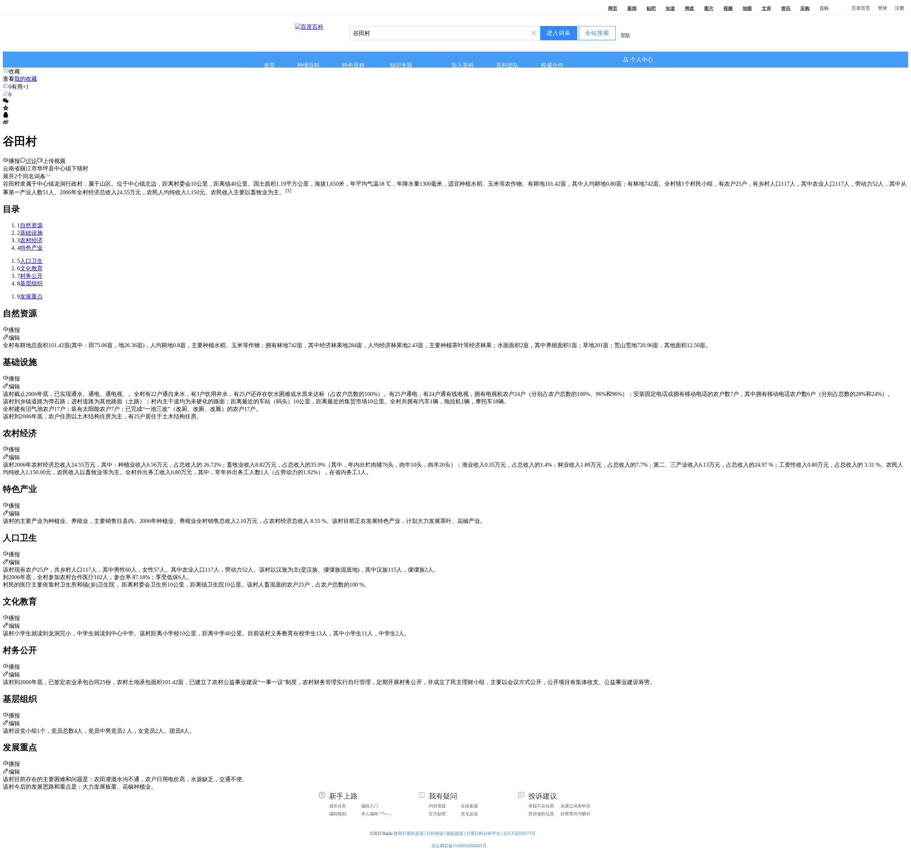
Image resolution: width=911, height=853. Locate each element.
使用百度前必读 (408, 833)
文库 (766, 8)
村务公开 (31, 276)
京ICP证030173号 (520, 833)
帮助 (625, 35)
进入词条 (559, 33)
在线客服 (469, 806)
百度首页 (861, 8)
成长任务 (337, 806)
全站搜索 (597, 33)
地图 (747, 8)
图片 (708, 8)
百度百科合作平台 (483, 833)
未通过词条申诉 (575, 806)
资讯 (785, 8)
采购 (805, 8)
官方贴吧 (437, 813)
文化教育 (31, 268)
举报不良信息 (541, 806)
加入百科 (462, 65)
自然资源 (31, 225)
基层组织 (31, 283)
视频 (728, 8)
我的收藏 (25, 79)
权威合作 (552, 65)
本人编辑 (369, 813)
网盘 (689, 8)
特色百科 (353, 65)
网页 (612, 8)
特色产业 (31, 248)
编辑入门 (369, 806)
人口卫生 (31, 261)
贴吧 (651, 8)
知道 (670, 8)
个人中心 (641, 60)
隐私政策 (454, 833)
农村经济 (31, 240)
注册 (899, 8)
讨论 (31, 161)
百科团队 (507, 65)
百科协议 (434, 833)
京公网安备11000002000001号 (459, 845)
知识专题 (401, 65)
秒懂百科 (308, 65)
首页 (269, 65)
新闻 (632, 8)
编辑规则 (337, 813)
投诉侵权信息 (541, 813)
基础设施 (31, 233)
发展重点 (31, 296)
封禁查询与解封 (575, 813)
